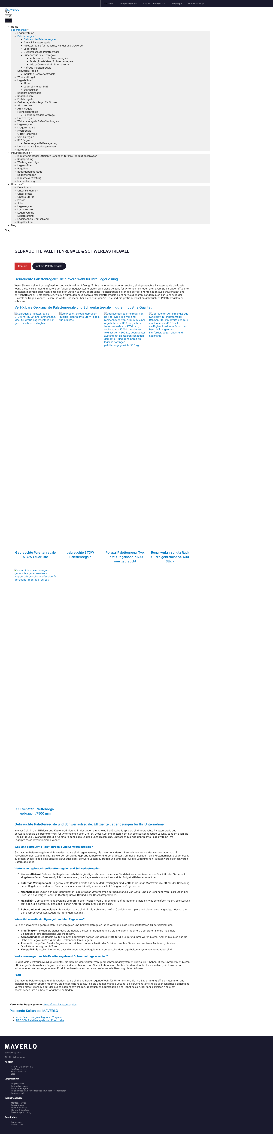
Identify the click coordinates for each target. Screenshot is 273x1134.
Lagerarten (30, 48)
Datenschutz (17, 1124)
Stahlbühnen (31, 89)
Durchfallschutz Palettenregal (41, 51)
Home (14, 26)
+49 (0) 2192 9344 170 (154, 3)
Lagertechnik (19, 29)
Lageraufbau (24, 165)
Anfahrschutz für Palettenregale (49, 58)
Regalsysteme (17, 1083)
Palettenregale (26, 36)
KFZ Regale (24, 140)
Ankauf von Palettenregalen (59, 1004)
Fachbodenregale (27, 111)
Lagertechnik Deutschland (33, 218)
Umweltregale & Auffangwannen (36, 146)
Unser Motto (24, 193)
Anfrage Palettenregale (37, 67)
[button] (7, 12)
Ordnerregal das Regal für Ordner (37, 102)
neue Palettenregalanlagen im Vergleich (39, 1017)
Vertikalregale (25, 137)
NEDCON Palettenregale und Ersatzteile (40, 1020)
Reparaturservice (19, 1107)
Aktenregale (24, 105)
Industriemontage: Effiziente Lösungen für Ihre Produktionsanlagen (57, 155)
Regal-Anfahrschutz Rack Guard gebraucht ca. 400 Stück (170, 557)
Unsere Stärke (25, 196)
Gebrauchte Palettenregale (40, 39)
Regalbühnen (25, 96)
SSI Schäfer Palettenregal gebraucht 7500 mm (35, 811)
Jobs (20, 203)
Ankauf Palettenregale (37, 42)
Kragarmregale (26, 127)
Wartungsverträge (28, 162)
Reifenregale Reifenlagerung (40, 143)
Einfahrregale (25, 99)
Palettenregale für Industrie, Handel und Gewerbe (53, 45)
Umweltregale (25, 118)
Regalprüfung (25, 159)
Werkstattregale (26, 77)
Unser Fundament (27, 190)
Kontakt (22, 266)
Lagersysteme (25, 33)
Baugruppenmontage (29, 171)
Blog (13, 225)
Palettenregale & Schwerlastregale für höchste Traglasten (38, 1091)
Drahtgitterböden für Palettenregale (51, 61)
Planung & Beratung (20, 1110)
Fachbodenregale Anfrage (39, 114)
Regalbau (22, 168)
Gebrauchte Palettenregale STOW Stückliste (35, 555)
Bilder (27, 83)
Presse (21, 200)
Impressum (16, 1122)
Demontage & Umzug (21, 1112)
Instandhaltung (26, 181)
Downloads (24, 187)
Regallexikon (25, 222)
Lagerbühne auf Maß (36, 86)
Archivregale (24, 108)
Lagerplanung (25, 215)
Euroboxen (23, 149)
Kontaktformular (196, 3)
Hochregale (24, 130)
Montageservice (18, 1103)
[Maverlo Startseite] (21, 1048)
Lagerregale (24, 124)
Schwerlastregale (27, 70)
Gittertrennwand (27, 133)
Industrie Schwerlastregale (39, 73)
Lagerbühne (24, 80)
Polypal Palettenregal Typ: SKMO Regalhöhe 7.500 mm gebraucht (125, 557)
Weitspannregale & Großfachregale (38, 121)
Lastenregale (25, 209)
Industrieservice (20, 152)
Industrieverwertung (29, 177)
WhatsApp (177, 3)
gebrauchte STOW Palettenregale (80, 555)
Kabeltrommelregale (29, 92)
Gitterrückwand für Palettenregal (49, 64)
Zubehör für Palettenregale (40, 55)
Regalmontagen (26, 174)
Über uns (16, 184)
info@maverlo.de (128, 3)
